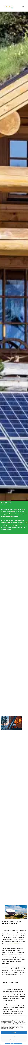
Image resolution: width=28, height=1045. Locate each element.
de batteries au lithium (15, 943)
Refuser (14, 1036)
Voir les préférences (14, 1039)
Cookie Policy (7, 1043)
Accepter (14, 1032)
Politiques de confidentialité (16, 1043)
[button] (26, 1017)
